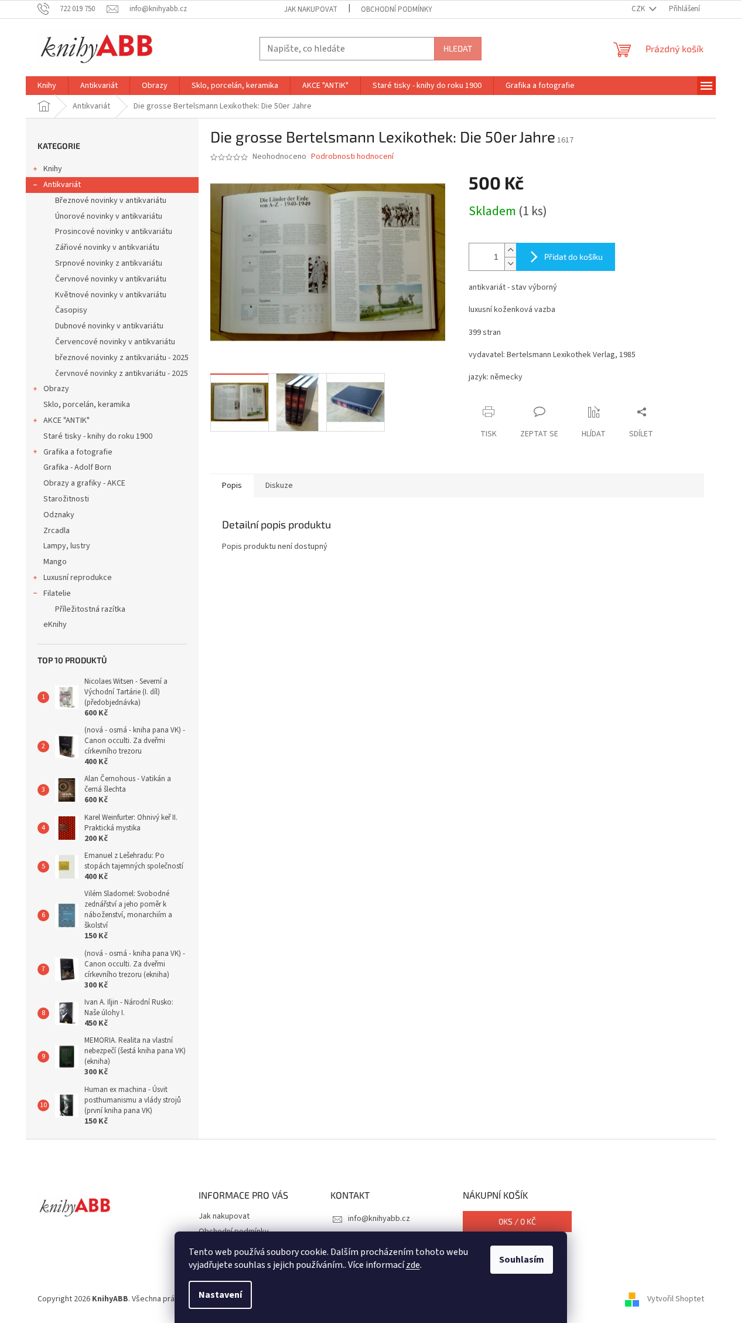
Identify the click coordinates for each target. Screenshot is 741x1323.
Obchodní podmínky (396, 9)
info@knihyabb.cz (379, 1218)
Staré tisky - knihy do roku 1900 (97, 436)
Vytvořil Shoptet (675, 1299)
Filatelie (57, 593)
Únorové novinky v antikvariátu (108, 216)
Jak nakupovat (310, 9)
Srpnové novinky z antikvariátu (108, 263)
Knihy (52, 169)
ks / (517, 1221)
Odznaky (58, 515)
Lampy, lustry (66, 546)
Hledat (457, 48)
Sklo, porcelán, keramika (86, 405)
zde (413, 1264)
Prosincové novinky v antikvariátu (113, 232)
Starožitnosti (66, 499)
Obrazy (56, 389)
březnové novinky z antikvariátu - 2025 (122, 358)
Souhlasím (521, 1259)
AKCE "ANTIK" (66, 420)
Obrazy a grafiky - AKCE (84, 483)
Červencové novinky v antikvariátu (115, 342)
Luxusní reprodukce (77, 578)
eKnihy (55, 624)
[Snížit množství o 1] (510, 263)
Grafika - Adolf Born (77, 467)
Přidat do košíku (573, 257)
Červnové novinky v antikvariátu (110, 279)
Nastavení (220, 1294)
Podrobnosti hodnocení (352, 156)
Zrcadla (56, 531)
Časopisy (71, 310)
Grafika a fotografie (77, 452)
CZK (639, 9)
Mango (55, 562)
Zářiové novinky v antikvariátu (107, 247)
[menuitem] (47, 85)
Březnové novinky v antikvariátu (110, 200)
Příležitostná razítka (90, 609)
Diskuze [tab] (279, 485)
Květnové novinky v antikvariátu (110, 295)
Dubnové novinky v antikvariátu (109, 326)
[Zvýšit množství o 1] (510, 250)
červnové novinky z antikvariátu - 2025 (121, 373)
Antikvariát (62, 185)
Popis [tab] (232, 485)
